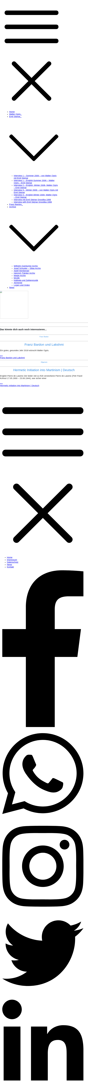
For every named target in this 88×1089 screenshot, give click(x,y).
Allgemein (44, 362)
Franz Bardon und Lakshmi (44, 344)
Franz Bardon (44, 337)
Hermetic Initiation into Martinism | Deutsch (44, 370)
